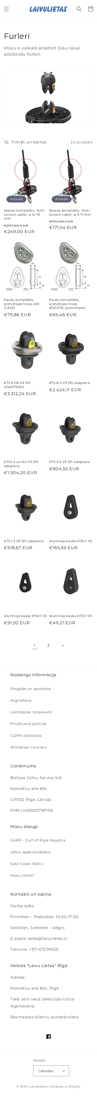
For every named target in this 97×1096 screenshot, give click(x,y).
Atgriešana (21, 700)
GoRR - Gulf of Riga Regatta (37, 840)
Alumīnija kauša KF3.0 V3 (70, 616)
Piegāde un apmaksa (30, 688)
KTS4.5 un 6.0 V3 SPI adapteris (21, 464)
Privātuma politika (28, 723)
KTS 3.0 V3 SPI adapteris (69, 462)
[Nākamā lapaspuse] (62, 645)
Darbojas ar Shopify (65, 1086)
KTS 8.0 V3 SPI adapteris (69, 383)
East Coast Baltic (27, 863)
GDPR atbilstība (26, 735)
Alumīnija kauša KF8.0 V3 (70, 541)
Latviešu (46, 1071)
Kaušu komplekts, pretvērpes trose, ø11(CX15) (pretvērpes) (67, 304)
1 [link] (34, 645)
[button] (6, 9)
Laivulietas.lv (39, 1086)
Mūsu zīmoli (22, 875)
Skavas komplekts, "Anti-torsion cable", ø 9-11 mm (70, 212)
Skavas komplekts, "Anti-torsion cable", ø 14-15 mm (25, 214)
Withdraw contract (28, 747)
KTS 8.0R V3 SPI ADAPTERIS (17, 385)
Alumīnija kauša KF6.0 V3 (25, 616)
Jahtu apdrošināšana (30, 852)
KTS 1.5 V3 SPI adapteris (24, 541)
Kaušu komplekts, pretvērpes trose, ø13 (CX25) (21, 304)
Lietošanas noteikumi (31, 712)
